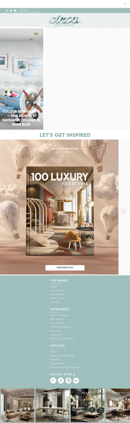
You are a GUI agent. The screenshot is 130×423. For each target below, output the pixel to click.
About (54, 286)
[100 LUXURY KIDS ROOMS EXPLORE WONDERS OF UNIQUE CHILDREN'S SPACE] (59, 206)
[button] (7, 210)
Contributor (57, 290)
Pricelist (55, 359)
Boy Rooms (57, 319)
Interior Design (59, 315)
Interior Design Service (64, 367)
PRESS (54, 352)
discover (65, 267)
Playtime (55, 331)
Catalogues (57, 363)
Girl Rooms (57, 323)
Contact (55, 302)
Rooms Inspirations (62, 338)
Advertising (57, 298)
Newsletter (57, 294)
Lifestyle (55, 335)
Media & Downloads (62, 355)
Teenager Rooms (60, 327)
